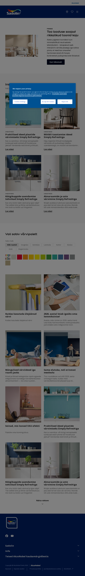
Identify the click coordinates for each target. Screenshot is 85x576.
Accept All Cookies (48, 101)
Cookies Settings (20, 101)
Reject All (65, 101)
